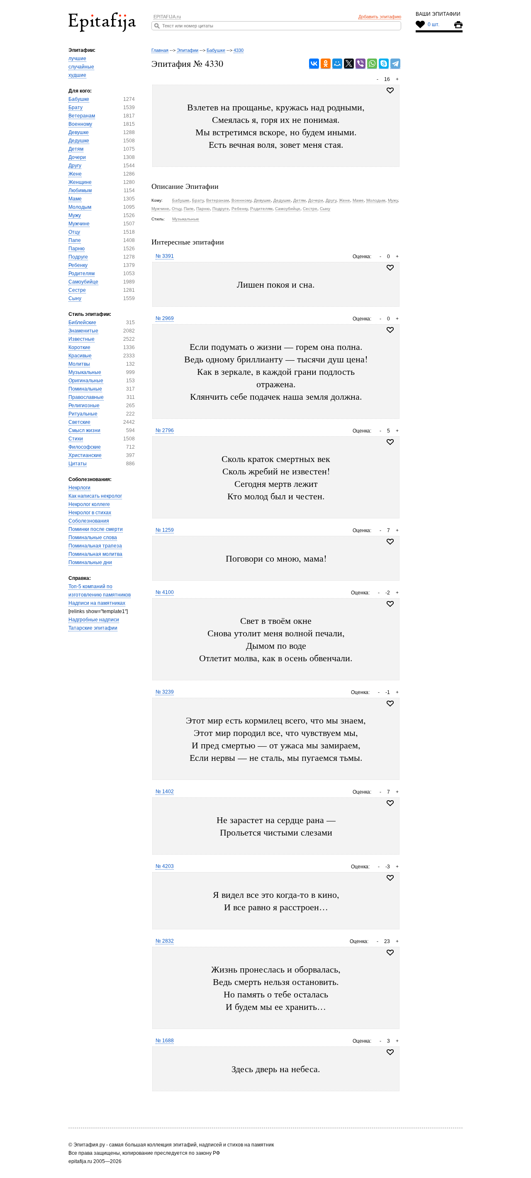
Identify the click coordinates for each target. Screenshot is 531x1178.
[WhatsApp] (372, 64)
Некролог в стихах (89, 513)
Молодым (79, 207)
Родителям (81, 273)
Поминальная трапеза (95, 546)
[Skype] (384, 64)
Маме (75, 199)
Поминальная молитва (95, 554)
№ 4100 (165, 592)
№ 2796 (165, 430)
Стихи (75, 439)
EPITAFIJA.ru (167, 16)
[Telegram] (395, 64)
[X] (349, 64)
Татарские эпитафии (92, 628)
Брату (75, 107)
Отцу (74, 232)
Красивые (80, 356)
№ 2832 (165, 941)
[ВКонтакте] (314, 64)
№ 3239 (165, 692)
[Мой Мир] (337, 64)
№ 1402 (165, 791)
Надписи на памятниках (96, 603)
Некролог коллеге (89, 504)
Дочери (77, 157)
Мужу (74, 215)
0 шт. (433, 24)
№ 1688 (165, 1041)
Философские (84, 447)
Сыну (74, 298)
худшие (77, 75)
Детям (75, 149)
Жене (75, 174)
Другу (74, 166)
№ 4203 (165, 866)
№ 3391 (165, 256)
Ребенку (78, 265)
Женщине (80, 182)
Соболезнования (88, 521)
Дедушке (78, 141)
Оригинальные (85, 381)
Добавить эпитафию (379, 16)
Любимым (80, 190)
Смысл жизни (84, 430)
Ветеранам (81, 116)
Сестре (77, 290)
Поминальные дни (90, 562)
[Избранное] (390, 268)
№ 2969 (165, 318)
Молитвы (79, 364)
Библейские (82, 322)
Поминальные (85, 389)
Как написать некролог (95, 496)
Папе (74, 240)
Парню (76, 249)
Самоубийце (83, 282)
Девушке (78, 132)
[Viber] (360, 64)
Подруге (78, 257)
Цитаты (77, 464)
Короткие (79, 347)
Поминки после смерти (95, 529)
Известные (81, 339)
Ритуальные (82, 414)
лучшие (77, 58)
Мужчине (79, 224)
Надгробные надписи (93, 620)
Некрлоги (79, 488)
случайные (81, 67)
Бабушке (78, 99)
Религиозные (84, 405)
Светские (79, 422)
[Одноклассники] (326, 64)
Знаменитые (83, 331)
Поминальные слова (92, 537)
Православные (86, 397)
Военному (80, 124)
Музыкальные (84, 372)
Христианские (85, 455)
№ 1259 (165, 530)
